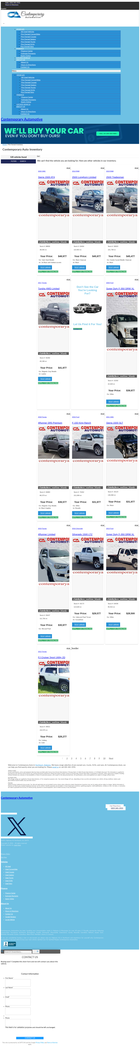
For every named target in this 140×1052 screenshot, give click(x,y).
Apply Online (26, 102)
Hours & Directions (28, 65)
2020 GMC (42, 171)
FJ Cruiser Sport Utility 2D (51, 657)
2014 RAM (75, 171)
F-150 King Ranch (81, 423)
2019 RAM (110, 171)
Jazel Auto (17, 845)
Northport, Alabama (43, 765)
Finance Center (27, 51)
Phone (7, 1006)
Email (7, 997)
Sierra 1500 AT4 (46, 177)
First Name (9, 978)
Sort (38, 156)
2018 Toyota (42, 417)
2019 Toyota (42, 528)
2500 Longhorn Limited (84, 177)
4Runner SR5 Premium (50, 423)
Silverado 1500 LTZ (82, 534)
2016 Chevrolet (77, 528)
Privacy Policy (5, 854)
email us (55, 767)
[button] (66, 71)
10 (104, 758)
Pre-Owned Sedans (28, 39)
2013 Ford (109, 528)
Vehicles (20, 29)
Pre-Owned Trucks (28, 42)
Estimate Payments (28, 53)
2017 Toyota (42, 283)
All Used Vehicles (27, 32)
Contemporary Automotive (22, 119)
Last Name (9, 987)
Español (3, 9)
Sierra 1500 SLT (114, 423)
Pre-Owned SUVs (28, 44)
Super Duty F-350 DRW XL (120, 288)
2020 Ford (109, 283)
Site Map (4, 857)
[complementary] (133, 1045)
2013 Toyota (42, 651)
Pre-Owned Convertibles (30, 34)
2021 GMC (110, 417)
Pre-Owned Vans (27, 46)
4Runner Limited (46, 534)
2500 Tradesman (115, 177)
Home (5, 145)
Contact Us (25, 67)
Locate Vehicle (23, 104)
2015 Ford (75, 417)
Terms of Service (52, 1042)
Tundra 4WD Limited (49, 288)
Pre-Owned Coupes (28, 37)
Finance (20, 49)
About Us (20, 60)
